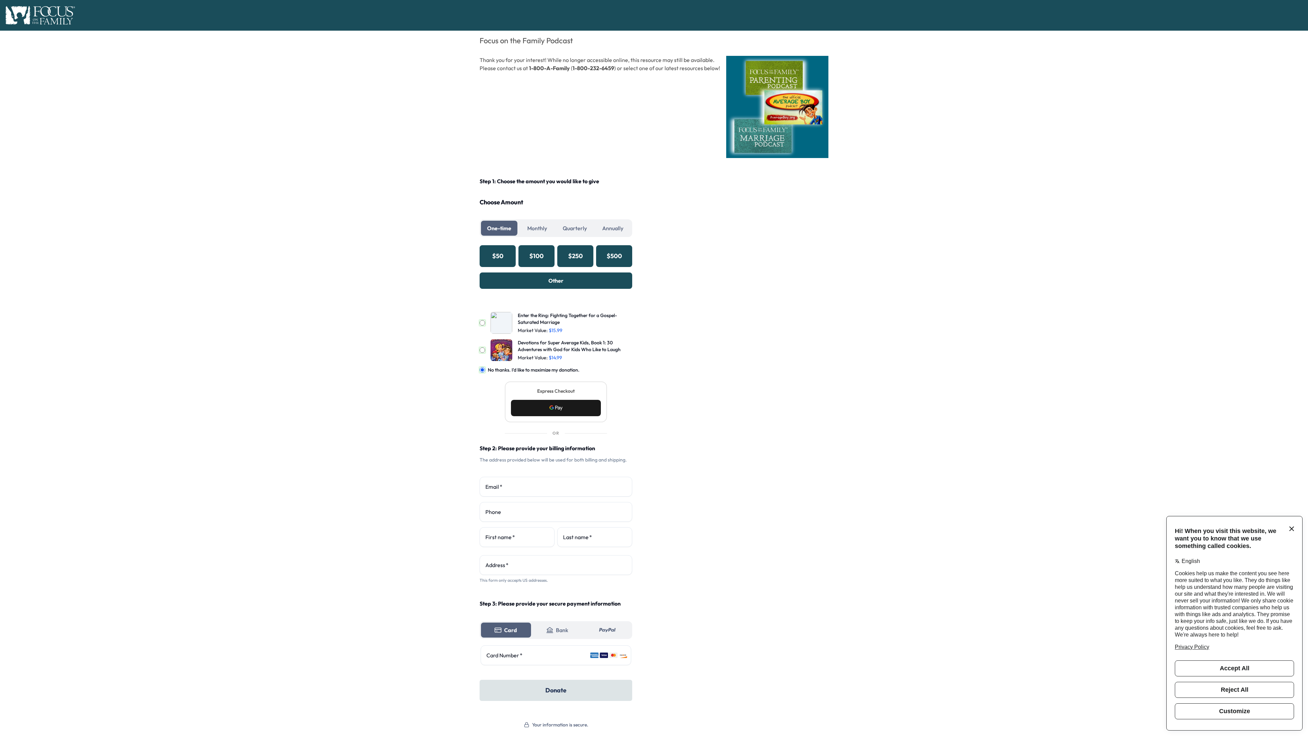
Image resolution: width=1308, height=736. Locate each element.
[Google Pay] (556, 408)
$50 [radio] (497, 256)
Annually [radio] (612, 228)
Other (555, 280)
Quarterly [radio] (575, 228)
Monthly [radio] (537, 228)
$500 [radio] (614, 256)
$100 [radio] (536, 256)
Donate (555, 690)
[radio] (506, 630)
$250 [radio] (575, 256)
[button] (556, 408)
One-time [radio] (499, 228)
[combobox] (556, 565)
